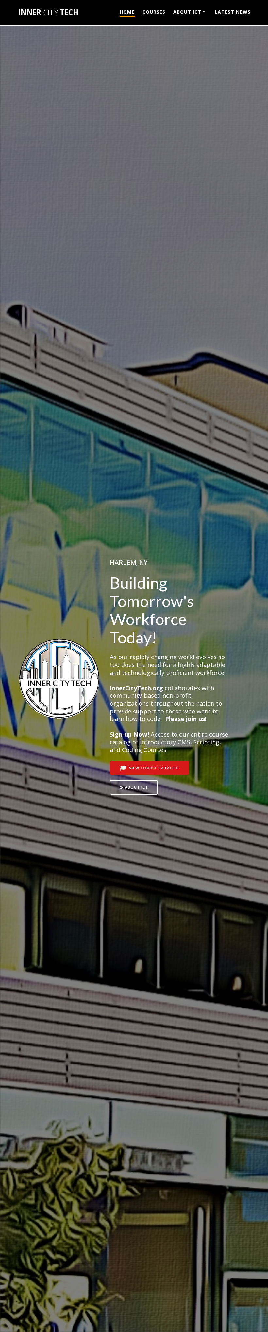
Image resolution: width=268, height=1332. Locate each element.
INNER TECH (48, 12)
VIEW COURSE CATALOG (154, 767)
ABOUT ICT (187, 12)
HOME (127, 12)
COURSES (153, 12)
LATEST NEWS (233, 12)
